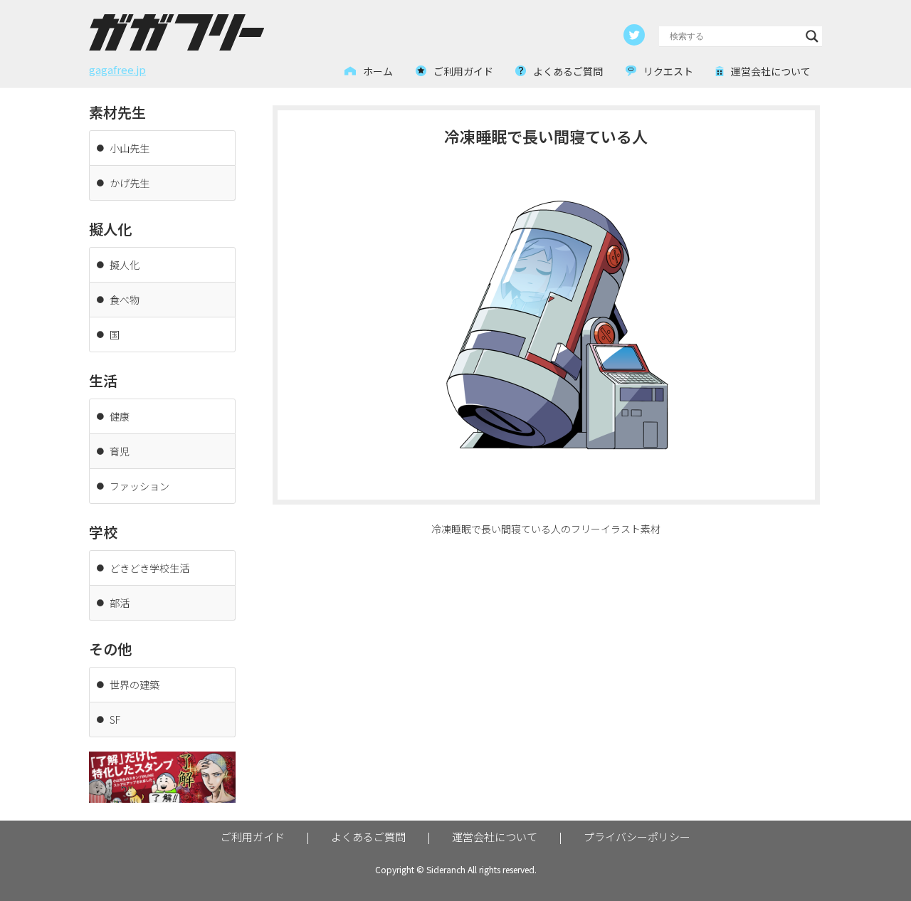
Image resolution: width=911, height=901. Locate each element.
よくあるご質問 (368, 836)
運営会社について (494, 836)
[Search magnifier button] (812, 36)
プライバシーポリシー (637, 836)
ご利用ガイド (253, 836)
